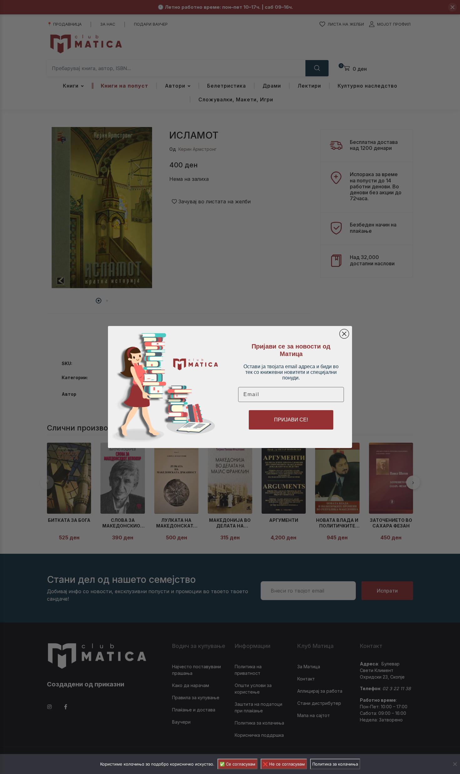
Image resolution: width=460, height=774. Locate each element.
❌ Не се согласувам (284, 763)
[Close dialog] (344, 334)
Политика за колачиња (335, 763)
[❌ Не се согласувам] (455, 764)
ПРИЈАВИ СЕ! (291, 419)
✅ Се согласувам (237, 763)
